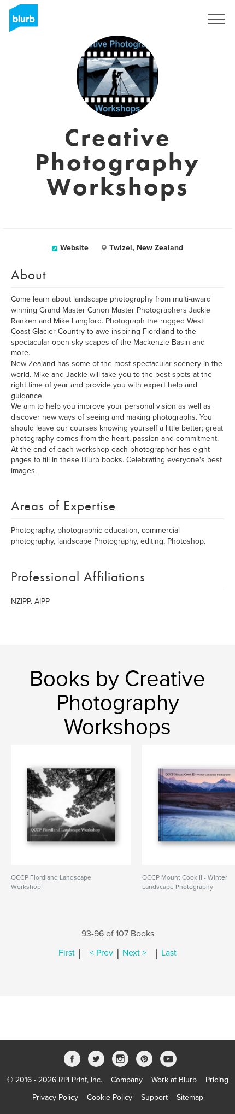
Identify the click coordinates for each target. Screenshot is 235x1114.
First (66, 952)
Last (169, 952)
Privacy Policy (55, 1097)
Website (74, 247)
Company (127, 1079)
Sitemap (190, 1097)
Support (154, 1097)
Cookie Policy (109, 1097)
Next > (134, 952)
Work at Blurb (174, 1079)
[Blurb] (20, 21)
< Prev (101, 952)
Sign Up (174, 19)
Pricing (216, 1079)
